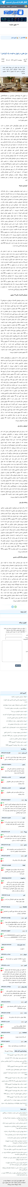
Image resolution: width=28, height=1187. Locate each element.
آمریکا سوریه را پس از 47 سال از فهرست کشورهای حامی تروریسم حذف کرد (16, 1164)
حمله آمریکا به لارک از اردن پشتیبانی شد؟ (15, 1135)
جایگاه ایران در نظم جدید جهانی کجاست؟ (15, 708)
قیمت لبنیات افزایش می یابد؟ (18, 711)
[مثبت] (1, 756)
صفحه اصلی (14, 6)
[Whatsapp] (15, 608)
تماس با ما (3, 6)
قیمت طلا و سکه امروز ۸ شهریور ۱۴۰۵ (16, 1055)
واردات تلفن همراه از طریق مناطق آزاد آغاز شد (14, 715)
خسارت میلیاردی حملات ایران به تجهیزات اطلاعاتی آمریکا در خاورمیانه (16, 1142)
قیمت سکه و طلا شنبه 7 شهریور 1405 (16, 1097)
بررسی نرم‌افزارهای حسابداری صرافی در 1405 (14, 1146)
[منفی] (1, 758)
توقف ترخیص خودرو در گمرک (18, 697)
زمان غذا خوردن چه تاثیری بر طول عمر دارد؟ (15, 1149)
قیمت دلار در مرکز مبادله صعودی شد (17, 724)
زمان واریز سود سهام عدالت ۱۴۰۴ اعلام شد (15, 1058)
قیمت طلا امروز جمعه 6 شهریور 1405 (16, 1066)
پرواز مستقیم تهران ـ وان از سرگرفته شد (16, 721)
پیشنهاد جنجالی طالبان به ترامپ (18, 739)
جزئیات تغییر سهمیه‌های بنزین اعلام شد (16, 1069)
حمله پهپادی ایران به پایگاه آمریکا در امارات (15, 1131)
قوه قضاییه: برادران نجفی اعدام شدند (16, 1138)
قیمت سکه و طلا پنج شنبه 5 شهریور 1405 (15, 1091)
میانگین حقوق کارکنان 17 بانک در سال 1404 (15, 1094)
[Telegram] (12, 608)
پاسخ (20, 753)
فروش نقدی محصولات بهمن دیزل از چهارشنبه (14, 705)
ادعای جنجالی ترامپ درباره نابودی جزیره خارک (14, 1123)
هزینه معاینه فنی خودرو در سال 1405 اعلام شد (14, 736)
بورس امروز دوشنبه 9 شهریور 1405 (17, 742)
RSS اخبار (23, 38)
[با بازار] (13, 19)
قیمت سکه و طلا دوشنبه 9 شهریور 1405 (16, 745)
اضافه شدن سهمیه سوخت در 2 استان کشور (15, 732)
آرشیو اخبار (14, 38)
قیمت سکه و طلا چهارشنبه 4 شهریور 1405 (15, 1084)
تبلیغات (8, 6)
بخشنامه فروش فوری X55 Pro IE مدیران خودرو (14, 1081)
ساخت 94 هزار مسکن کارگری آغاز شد (16, 718)
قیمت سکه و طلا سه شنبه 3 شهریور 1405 (15, 1078)
